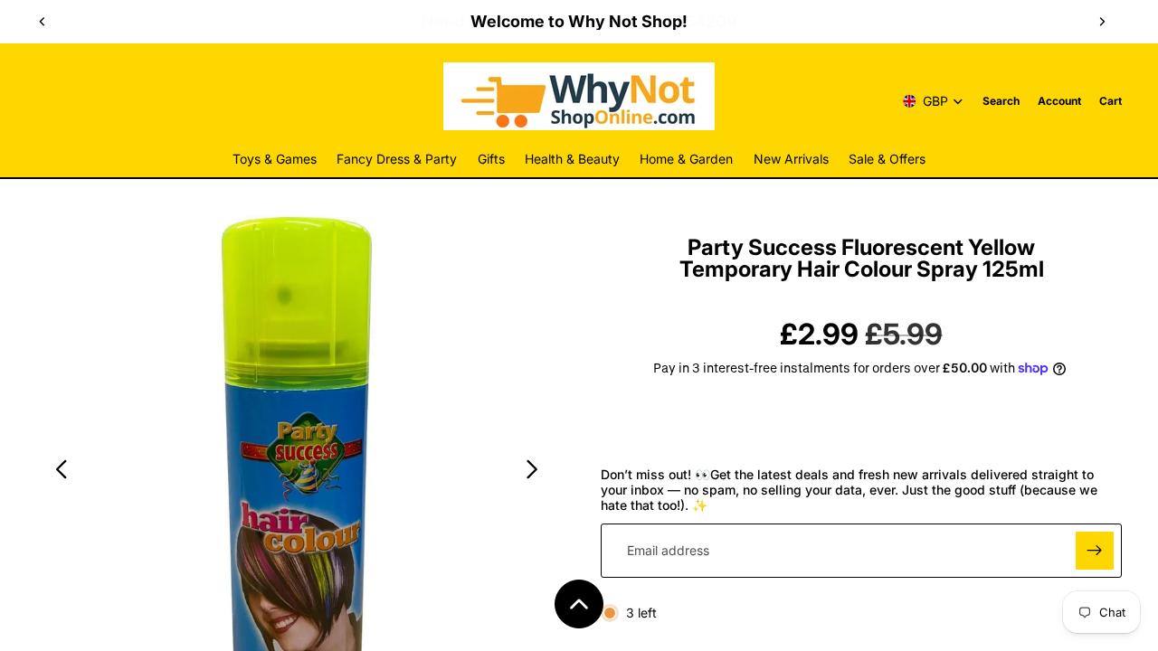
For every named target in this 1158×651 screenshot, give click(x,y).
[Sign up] (1095, 551)
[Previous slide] (42, 22)
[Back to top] (579, 604)
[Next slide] (1102, 22)
